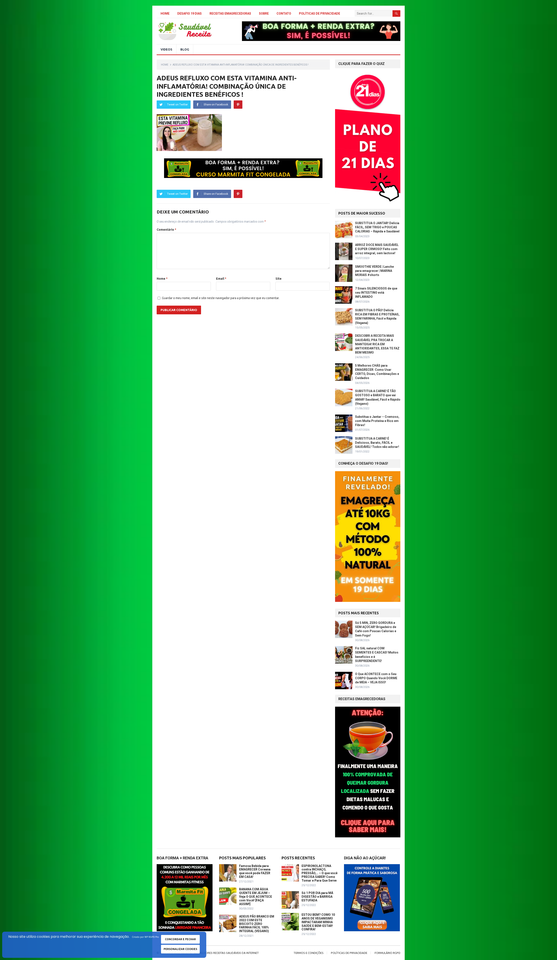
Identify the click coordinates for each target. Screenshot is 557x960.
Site (278, 278)
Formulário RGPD (387, 952)
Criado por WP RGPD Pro (145, 937)
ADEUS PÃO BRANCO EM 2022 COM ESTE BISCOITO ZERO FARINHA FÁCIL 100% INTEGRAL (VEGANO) (256, 924)
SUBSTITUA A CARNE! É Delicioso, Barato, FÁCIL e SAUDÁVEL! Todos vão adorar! (377, 443)
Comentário (166, 229)
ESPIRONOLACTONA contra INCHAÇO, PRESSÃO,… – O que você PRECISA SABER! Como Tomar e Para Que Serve (319, 873)
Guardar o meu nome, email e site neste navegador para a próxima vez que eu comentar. (220, 298)
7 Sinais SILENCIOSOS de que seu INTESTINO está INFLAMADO (376, 292)
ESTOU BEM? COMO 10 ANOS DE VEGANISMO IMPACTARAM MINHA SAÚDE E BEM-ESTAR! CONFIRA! (318, 922)
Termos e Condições (309, 952)
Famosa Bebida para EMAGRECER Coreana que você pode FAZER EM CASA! (254, 871)
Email (221, 278)
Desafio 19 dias (189, 13)
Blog (184, 49)
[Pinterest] (238, 104)
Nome (162, 278)
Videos (166, 49)
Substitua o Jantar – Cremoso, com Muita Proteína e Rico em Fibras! (377, 421)
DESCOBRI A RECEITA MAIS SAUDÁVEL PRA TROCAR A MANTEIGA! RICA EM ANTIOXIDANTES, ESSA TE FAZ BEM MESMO (377, 344)
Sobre (264, 13)
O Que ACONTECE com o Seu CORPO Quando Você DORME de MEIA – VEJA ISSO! (376, 678)
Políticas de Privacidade (319, 13)
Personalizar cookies (180, 949)
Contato (284, 13)
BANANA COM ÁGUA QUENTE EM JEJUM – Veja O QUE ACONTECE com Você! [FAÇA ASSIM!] (255, 896)
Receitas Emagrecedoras (230, 13)
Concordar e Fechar (180, 939)
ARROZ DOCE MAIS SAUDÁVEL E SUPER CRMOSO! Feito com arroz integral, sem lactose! (377, 249)
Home (165, 13)
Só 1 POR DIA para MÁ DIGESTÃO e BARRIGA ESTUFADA (317, 896)
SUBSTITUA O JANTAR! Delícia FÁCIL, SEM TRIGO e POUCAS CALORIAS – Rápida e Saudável (377, 227)
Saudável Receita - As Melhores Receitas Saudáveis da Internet (212, 953)
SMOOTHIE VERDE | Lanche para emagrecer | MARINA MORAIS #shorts (374, 271)
